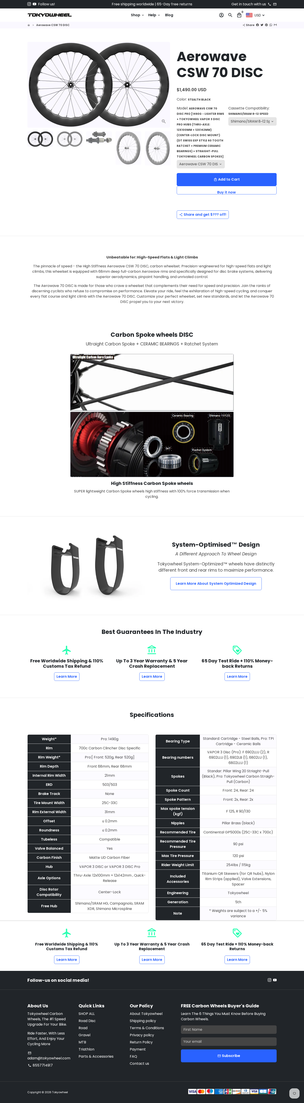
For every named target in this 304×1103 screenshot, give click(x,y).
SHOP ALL (87, 1013)
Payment (138, 1049)
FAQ (133, 1056)
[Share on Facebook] (257, 25)
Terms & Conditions (147, 1027)
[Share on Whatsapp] (271, 25)
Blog (169, 15)
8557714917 (40, 1065)
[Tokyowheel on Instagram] (29, 4)
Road (83, 1027)
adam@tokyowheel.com (48, 1056)
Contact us (139, 1063)
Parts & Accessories (96, 1056)
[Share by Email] (275, 25)
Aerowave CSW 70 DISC (53, 25)
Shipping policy (143, 1020)
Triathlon (86, 1049)
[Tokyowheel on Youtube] (34, 4)
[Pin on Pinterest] (266, 25)
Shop (138, 15)
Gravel (84, 1035)
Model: (200, 132)
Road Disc (87, 1020)
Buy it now (226, 192)
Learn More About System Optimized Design (216, 583)
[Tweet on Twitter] (262, 25)
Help (154, 15)
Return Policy (141, 1042)
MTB (82, 1042)
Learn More (67, 676)
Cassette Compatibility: (249, 111)
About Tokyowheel (146, 1013)
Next (164, 85)
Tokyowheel (60, 1092)
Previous (33, 85)
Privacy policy (142, 1035)
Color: (194, 99)
